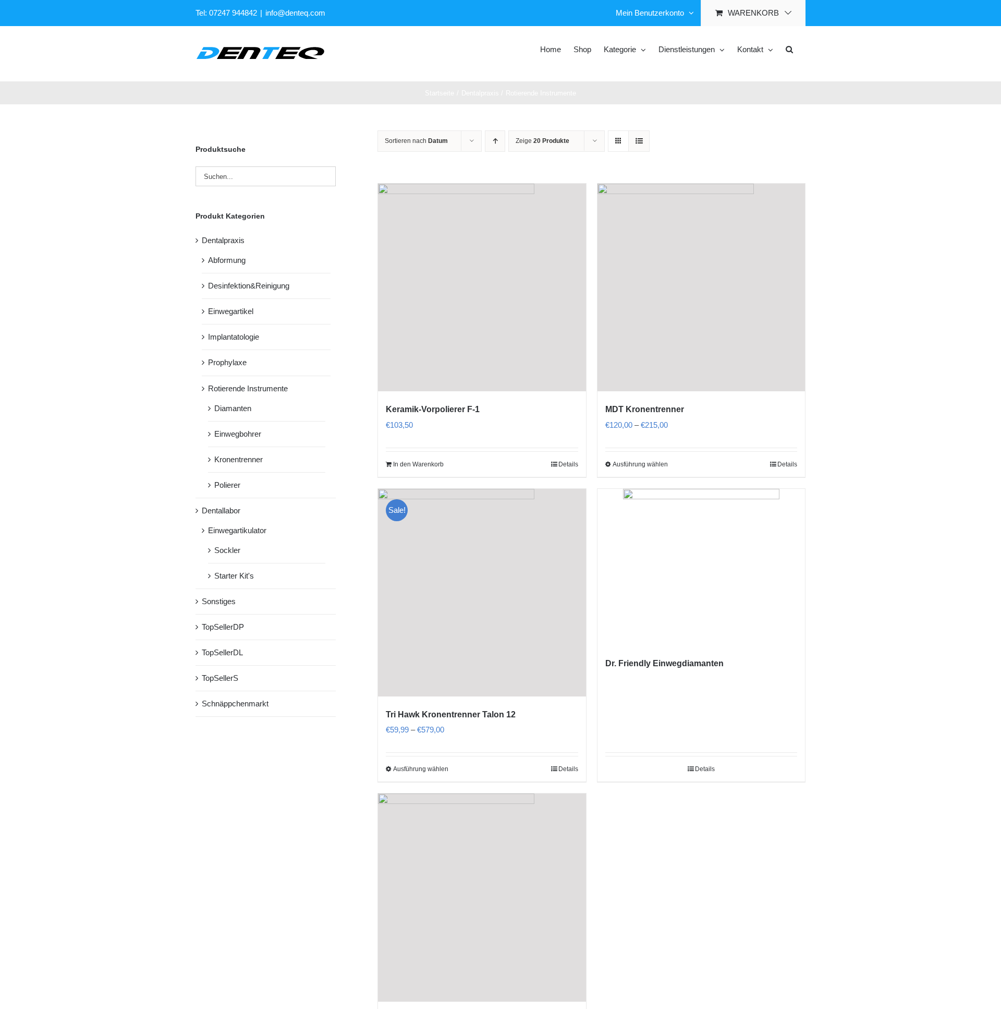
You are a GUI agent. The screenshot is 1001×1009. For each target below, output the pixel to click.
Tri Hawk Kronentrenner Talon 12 (451, 714)
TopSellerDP (223, 626)
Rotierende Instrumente (248, 388)
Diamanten (232, 408)
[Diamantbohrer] (481, 897)
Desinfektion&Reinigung (248, 285)
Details (568, 464)
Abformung (227, 260)
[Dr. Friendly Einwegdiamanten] (701, 567)
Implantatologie (233, 336)
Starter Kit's (234, 575)
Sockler (227, 550)
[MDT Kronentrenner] (701, 287)
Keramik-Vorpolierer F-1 (433, 409)
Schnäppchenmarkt (235, 703)
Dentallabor (221, 510)
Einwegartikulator (237, 530)
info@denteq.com (295, 12)
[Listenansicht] (639, 141)
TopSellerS (220, 678)
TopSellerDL (222, 652)
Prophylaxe (227, 362)
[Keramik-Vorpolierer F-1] (481, 287)
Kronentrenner (238, 459)
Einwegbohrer (237, 433)
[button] (789, 48)
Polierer (227, 485)
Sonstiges (219, 601)
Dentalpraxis (223, 240)
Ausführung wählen (640, 464)
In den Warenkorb (418, 464)
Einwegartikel (230, 311)
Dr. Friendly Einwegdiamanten (664, 663)
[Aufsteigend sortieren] (495, 141)
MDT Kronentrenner (644, 409)
